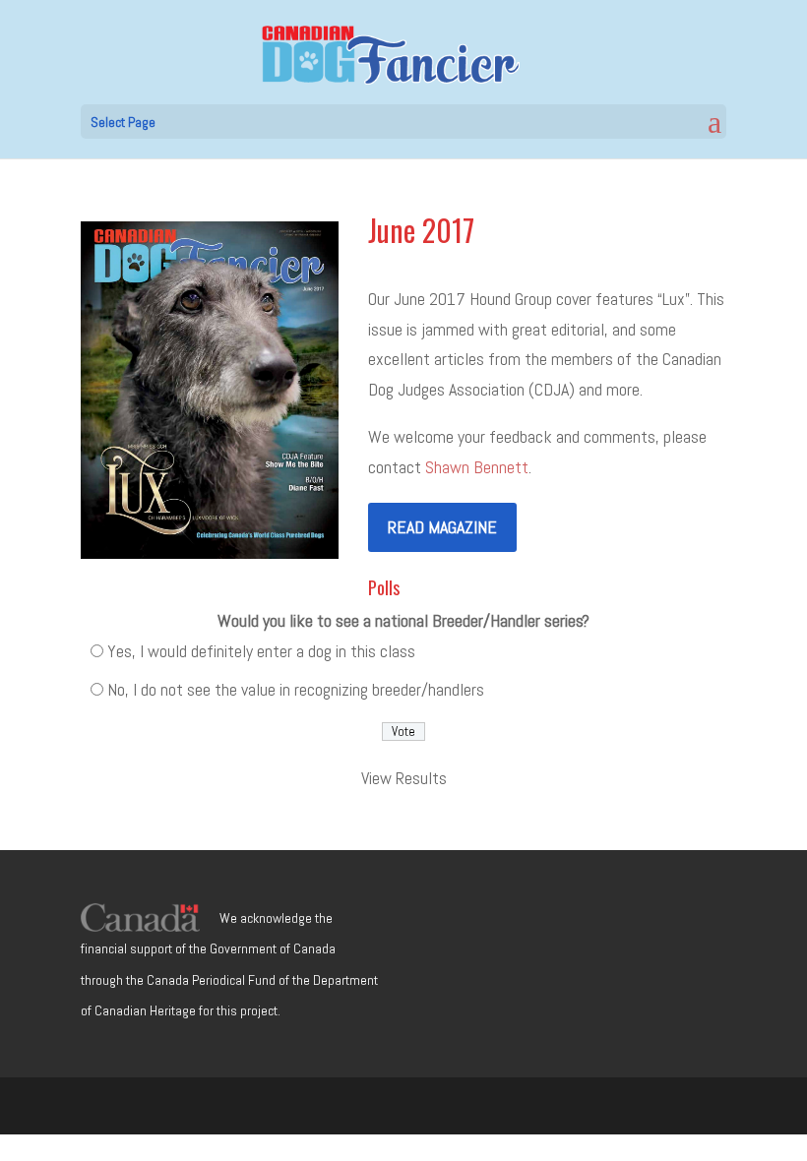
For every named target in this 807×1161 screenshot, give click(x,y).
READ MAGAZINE (442, 527)
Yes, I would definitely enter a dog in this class (261, 651)
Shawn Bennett (476, 467)
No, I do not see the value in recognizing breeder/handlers (295, 689)
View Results (404, 777)
